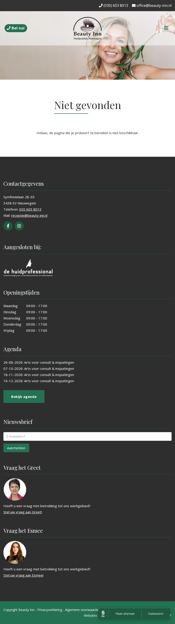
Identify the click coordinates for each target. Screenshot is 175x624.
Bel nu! (18, 28)
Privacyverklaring (49, 610)
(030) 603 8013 (115, 5)
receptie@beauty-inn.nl (29, 215)
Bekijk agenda (24, 396)
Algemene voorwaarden (82, 610)
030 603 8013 (30, 209)
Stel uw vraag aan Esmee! (23, 575)
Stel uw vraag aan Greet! (22, 512)
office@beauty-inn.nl (154, 5)
